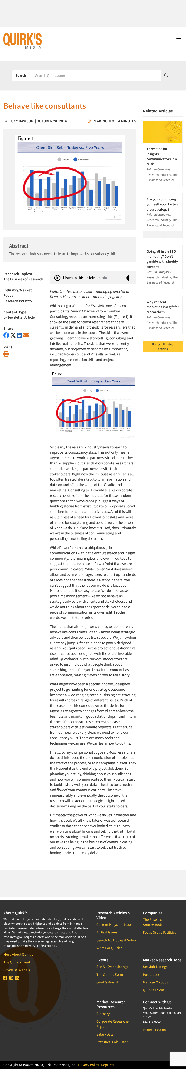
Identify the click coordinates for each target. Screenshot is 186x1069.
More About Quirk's (18, 954)
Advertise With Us (16, 969)
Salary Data (105, 1034)
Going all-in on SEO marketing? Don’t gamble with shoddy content (162, 259)
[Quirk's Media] (22, 41)
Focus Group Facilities (159, 932)
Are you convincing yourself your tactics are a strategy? (162, 204)
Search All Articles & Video (116, 940)
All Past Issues (106, 932)
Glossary (103, 1013)
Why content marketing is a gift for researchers (163, 307)
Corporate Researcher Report (113, 1024)
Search (20, 75)
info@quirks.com (154, 1030)
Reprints (107, 1064)
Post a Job (151, 974)
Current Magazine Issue (114, 924)
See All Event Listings (112, 966)
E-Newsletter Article (19, 317)
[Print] (6, 354)
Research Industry (17, 300)
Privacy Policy (88, 1064)
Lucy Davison (21, 121)
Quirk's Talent (153, 990)
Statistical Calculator (112, 1042)
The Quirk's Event (16, 962)
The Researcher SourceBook (155, 922)
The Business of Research (23, 278)
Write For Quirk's (109, 947)
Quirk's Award (107, 982)
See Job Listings (155, 966)
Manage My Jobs (155, 982)
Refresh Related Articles (163, 346)
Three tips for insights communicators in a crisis (162, 156)
